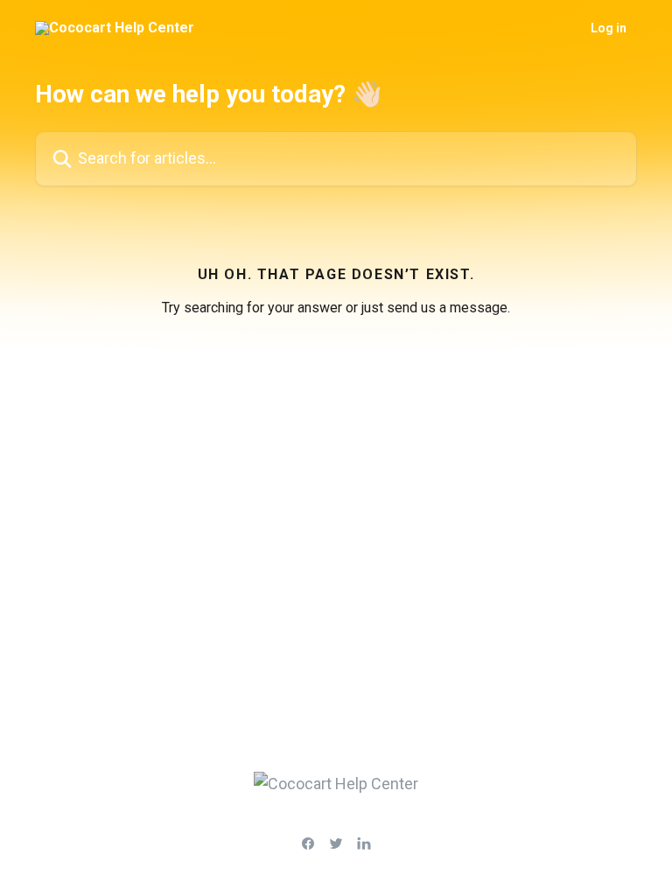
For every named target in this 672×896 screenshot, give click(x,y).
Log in (608, 28)
